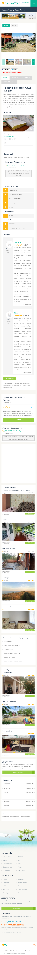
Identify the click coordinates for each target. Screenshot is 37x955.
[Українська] (25, 2)
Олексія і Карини (9, 702)
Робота (20, 867)
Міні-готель (6, 886)
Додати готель (7, 867)
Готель (5, 879)
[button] (31, 43)
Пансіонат (6, 882)
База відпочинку (7, 893)
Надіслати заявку (17, 772)
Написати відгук (9, 81)
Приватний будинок (23, 889)
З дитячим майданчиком (12, 645)
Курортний (7, 402)
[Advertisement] (18, 463)
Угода (19, 863)
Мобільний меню (33, 3)
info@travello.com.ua (14, 925)
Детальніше (29, 513)
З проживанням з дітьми (12, 653)
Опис (5, 77)
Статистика (6, 870)
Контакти (20, 857)
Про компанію (7, 857)
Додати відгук (10, 378)
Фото (6, 25)
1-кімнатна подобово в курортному (16, 490)
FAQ (19, 860)
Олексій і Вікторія (9, 548)
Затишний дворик (9, 731)
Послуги (15, 77)
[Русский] (18, 2)
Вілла (19, 886)
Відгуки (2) (26, 77)
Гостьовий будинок (23, 882)
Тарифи (5, 860)
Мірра (4, 519)
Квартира (5, 889)
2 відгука (31, 407)
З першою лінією (9, 657)
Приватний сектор (23, 893)
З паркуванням (8, 649)
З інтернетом (8, 641)
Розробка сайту (7, 863)
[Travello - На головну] (4, 945)
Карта (14, 25)
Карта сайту (21, 870)
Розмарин (6, 578)
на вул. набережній (9, 607)
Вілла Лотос (7, 672)
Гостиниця (21, 879)
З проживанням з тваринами (13, 662)
